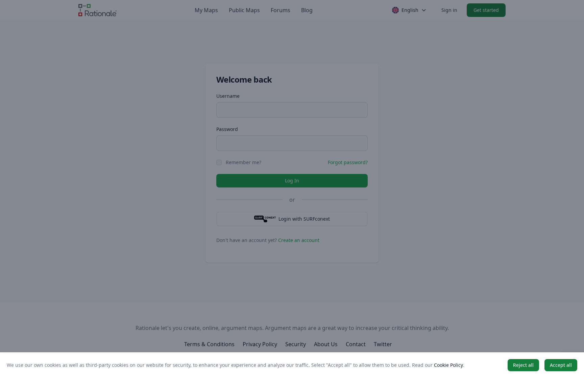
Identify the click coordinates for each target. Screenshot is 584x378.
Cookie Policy (448, 365)
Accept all (561, 365)
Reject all (523, 365)
